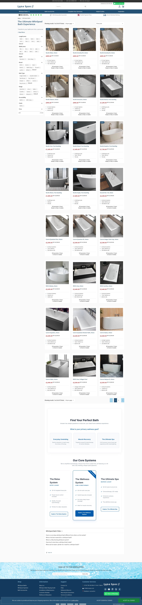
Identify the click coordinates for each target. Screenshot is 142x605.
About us (41, 585)
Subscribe (85, 574)
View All (50, 552)
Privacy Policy (84, 570)
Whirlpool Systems (23, 588)
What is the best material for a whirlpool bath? (59, 537)
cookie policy (74, 600)
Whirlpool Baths (22, 585)
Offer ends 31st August (85, 0)
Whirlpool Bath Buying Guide (47, 588)
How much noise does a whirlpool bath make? (59, 542)
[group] (30, 15)
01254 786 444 (106, 3)
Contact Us (64, 585)
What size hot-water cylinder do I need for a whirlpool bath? (62, 544)
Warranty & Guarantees (67, 592)
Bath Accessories (22, 590)
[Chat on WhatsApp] (114, 593)
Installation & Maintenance (46, 590)
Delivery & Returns (66, 590)
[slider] (19, 111)
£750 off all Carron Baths (57, 0)
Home (19, 18)
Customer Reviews (44, 592)
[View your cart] (123, 6)
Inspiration (121, 11)
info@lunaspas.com (89, 588)
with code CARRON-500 (71, 0)
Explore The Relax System (58, 514)
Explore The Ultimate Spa (110, 509)
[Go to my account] (119, 6)
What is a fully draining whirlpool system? (57, 540)
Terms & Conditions (66, 595)
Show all (21, 43)
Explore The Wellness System (84, 513)
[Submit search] (85, 6)
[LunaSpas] (27, 6)
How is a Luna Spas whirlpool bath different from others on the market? (66, 535)
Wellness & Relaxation (45, 595)
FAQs (62, 588)
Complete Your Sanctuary (75, 11)
